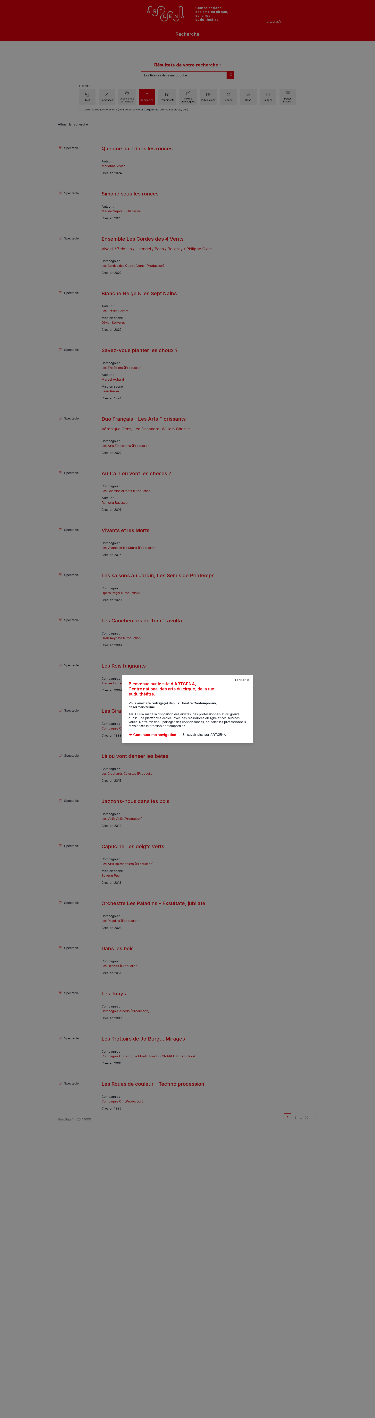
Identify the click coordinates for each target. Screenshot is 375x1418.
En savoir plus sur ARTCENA (204, 735)
